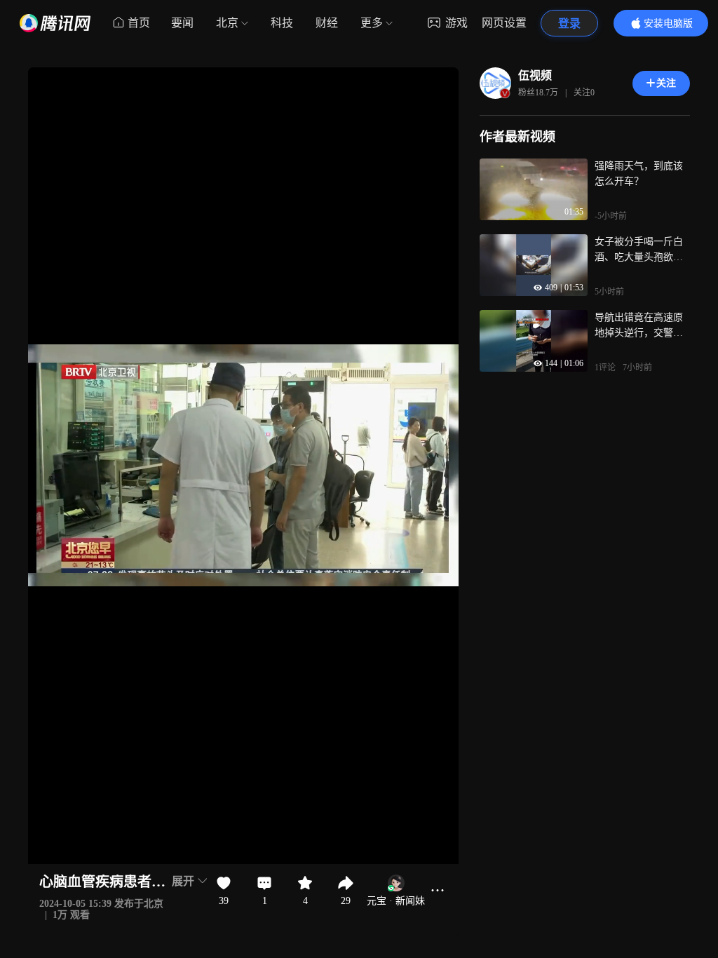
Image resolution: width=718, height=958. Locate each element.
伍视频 (535, 75)
